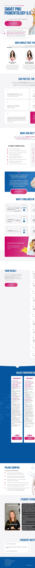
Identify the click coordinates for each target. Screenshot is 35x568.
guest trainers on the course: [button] (16, 398)
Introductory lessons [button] (15, 380)
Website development (29, 565)
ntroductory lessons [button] (28, 380)
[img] (13, 23)
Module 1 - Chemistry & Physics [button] (17, 381)
